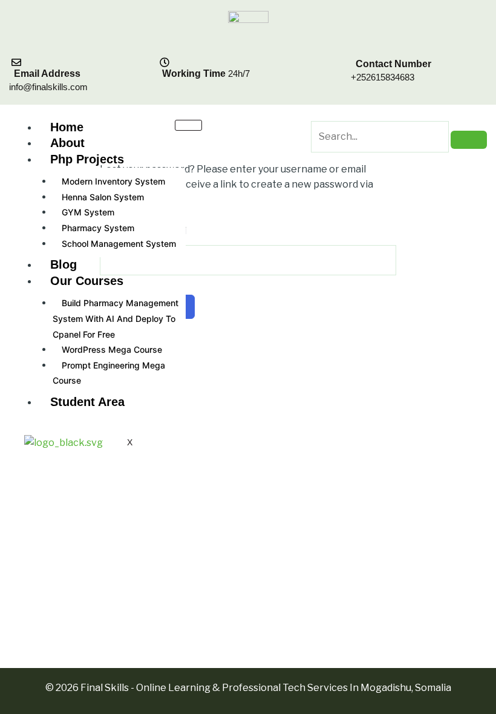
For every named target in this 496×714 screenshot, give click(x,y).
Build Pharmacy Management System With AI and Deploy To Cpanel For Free (115, 318)
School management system (119, 243)
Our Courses (86, 280)
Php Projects (87, 159)
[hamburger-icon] (188, 125)
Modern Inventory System (113, 181)
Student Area (87, 401)
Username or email (143, 231)
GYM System (88, 212)
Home (66, 127)
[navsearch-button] (318, 112)
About (67, 142)
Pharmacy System (98, 228)
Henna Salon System (103, 197)
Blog (63, 264)
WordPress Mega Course (112, 349)
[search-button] (469, 140)
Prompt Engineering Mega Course (109, 373)
